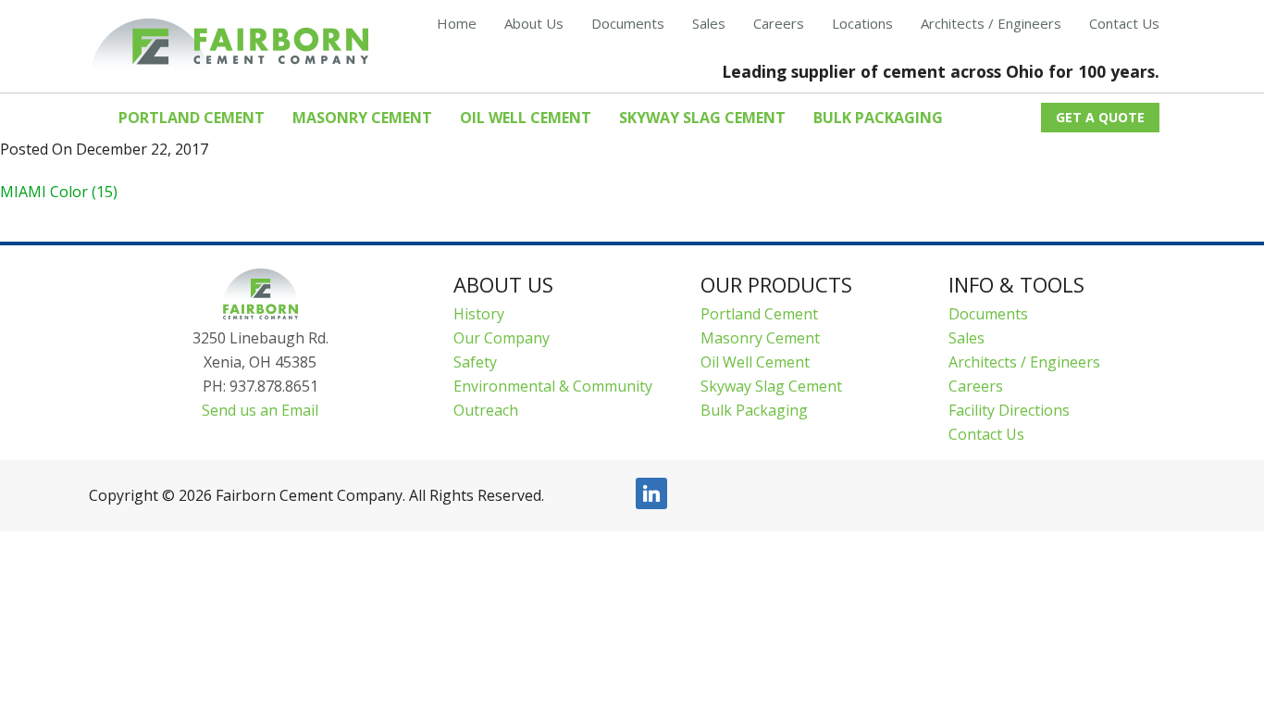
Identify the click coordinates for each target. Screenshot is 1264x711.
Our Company (501, 338)
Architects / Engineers (1024, 362)
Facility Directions (1009, 410)
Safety (475, 362)
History (478, 314)
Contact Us (986, 434)
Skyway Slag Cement (771, 386)
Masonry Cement (760, 338)
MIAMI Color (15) (59, 191)
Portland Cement (759, 314)
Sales (966, 338)
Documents (988, 314)
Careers (975, 386)
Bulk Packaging (754, 410)
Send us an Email (260, 410)
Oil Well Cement (755, 362)
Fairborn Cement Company (229, 45)
